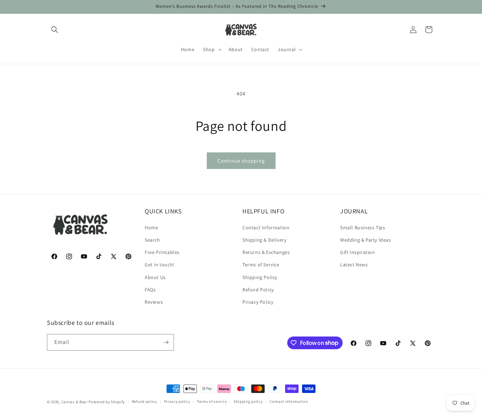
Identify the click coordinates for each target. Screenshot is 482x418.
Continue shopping (241, 160)
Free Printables (162, 252)
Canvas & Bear (74, 401)
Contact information (289, 401)
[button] (54, 29)
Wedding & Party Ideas (365, 239)
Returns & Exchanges (266, 252)
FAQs (150, 289)
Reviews (154, 301)
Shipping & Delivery (264, 239)
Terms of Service (260, 264)
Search (152, 239)
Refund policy (144, 401)
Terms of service (212, 401)
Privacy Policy (257, 301)
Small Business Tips (362, 227)
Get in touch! (160, 264)
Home (151, 227)
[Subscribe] (166, 342)
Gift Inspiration (357, 252)
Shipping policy (248, 401)
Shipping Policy (259, 277)
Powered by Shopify (107, 401)
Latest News (354, 264)
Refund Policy (258, 289)
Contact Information (265, 227)
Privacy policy (177, 401)
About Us (155, 277)
